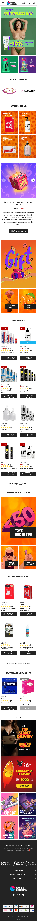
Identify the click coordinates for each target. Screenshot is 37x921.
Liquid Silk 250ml (25, 352)
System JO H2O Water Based (8, 391)
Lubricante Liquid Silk (26, 468)
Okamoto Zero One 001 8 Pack (8, 609)
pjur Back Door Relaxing (9, 468)
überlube (4, 429)
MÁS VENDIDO (18, 320)
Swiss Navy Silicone (7, 352)
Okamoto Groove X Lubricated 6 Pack (7, 648)
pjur (21, 385)
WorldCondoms (12, 3)
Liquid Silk (23, 346)
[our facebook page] (18, 895)
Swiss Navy (4, 346)
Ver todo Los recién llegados (18, 663)
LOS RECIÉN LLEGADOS (18, 576)
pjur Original (24, 391)
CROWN (3, 697)
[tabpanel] (9, 697)
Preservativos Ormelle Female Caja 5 (27, 703)
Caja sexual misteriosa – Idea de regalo (18, 203)
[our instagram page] (14, 895)
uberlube (4, 423)
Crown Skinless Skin (7, 703)
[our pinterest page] (23, 895)
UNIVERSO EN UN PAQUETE (18, 673)
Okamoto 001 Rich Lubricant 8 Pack (25, 609)
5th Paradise (24, 641)
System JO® (5, 385)
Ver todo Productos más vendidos (18, 484)
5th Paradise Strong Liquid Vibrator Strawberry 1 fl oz (26, 648)
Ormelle (22, 697)
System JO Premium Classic (26, 430)
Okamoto (4, 602)
